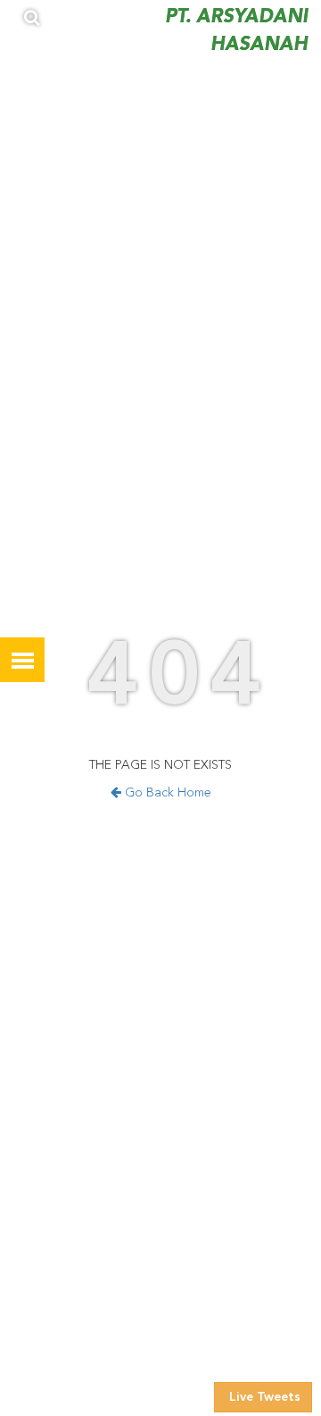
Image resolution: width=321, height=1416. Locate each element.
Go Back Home (166, 793)
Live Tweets (263, 1397)
